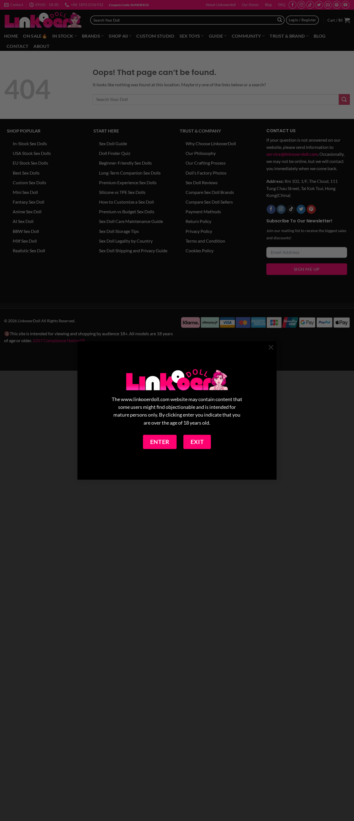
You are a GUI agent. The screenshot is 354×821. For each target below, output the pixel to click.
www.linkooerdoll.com (145, 399)
